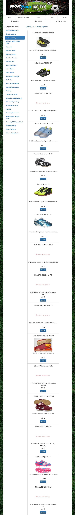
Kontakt (65, 17)
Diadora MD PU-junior (43, 426)
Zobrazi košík (61, 21)
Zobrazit (43, 58)
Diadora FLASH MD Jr (43, 487)
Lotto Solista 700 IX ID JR (43, 123)
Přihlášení (39, 21)
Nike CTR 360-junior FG (43, 275)
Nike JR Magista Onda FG (43, 305)
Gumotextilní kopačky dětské (43, 32)
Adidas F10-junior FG (43, 456)
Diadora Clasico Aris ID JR (43, 154)
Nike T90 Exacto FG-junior (43, 244)
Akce (9, 17)
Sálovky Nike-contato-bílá (43, 366)
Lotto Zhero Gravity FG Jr (43, 93)
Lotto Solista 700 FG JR (43, 63)
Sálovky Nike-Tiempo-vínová (43, 396)
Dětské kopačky (42, 26)
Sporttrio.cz (30, 26)
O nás (52, 17)
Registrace (15, 21)
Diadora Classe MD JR (43, 214)
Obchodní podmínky (23, 17)
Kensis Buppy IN (43, 184)
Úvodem (38, 17)
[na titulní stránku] (37, 7)
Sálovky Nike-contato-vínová (43, 335)
